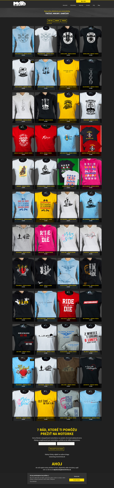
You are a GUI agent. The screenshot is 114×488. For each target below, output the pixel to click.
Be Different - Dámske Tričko (91, 87)
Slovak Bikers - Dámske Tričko (68, 351)
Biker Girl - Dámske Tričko (23, 418)
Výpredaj (81, 5)
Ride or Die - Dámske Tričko (68, 318)
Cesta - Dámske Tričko (46, 153)
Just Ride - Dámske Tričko (23, 351)
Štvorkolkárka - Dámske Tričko (46, 186)
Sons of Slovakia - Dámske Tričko (23, 153)
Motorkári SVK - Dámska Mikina (23, 219)
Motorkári (65, 5)
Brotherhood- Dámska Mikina (23, 53)
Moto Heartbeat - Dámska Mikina (46, 318)
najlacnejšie (57, 23)
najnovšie (49, 23)
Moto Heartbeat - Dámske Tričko (91, 418)
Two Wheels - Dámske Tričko (23, 384)
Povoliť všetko (76, 480)
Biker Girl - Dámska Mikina (68, 252)
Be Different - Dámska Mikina (23, 120)
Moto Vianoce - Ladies (68, 186)
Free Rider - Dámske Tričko (91, 120)
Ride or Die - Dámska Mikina (46, 252)
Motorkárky (73, 5)
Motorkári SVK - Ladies (46, 219)
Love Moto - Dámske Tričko (90, 384)
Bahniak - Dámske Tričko (23, 186)
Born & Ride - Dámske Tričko (90, 53)
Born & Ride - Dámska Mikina (68, 53)
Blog (99, 5)
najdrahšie (64, 23)
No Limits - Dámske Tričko (91, 351)
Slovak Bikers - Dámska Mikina (68, 285)
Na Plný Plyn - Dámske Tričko (46, 418)
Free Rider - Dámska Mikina (46, 120)
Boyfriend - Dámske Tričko (45, 384)
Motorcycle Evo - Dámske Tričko (46, 351)
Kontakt (88, 5)
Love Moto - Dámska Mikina (91, 252)
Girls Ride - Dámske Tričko (68, 384)
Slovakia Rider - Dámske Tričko (68, 120)
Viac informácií (33, 481)
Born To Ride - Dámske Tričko (68, 418)
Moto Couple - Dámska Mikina (46, 87)
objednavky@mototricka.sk (62, 470)
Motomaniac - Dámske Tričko (91, 318)
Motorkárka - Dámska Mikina (68, 219)
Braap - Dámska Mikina (46, 285)
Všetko (50, 21)
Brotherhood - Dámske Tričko (45, 53)
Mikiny (57, 21)
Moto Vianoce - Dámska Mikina (91, 186)
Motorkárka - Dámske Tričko (91, 219)
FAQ (94, 5)
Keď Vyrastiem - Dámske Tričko (68, 153)
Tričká (64, 21)
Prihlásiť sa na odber (56, 449)
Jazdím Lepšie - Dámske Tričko (68, 87)
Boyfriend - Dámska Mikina (23, 252)
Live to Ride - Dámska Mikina (23, 318)
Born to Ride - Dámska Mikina (91, 285)
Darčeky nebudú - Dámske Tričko (91, 153)
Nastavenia (76, 476)
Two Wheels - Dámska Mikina (23, 285)
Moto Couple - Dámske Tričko (23, 87)
